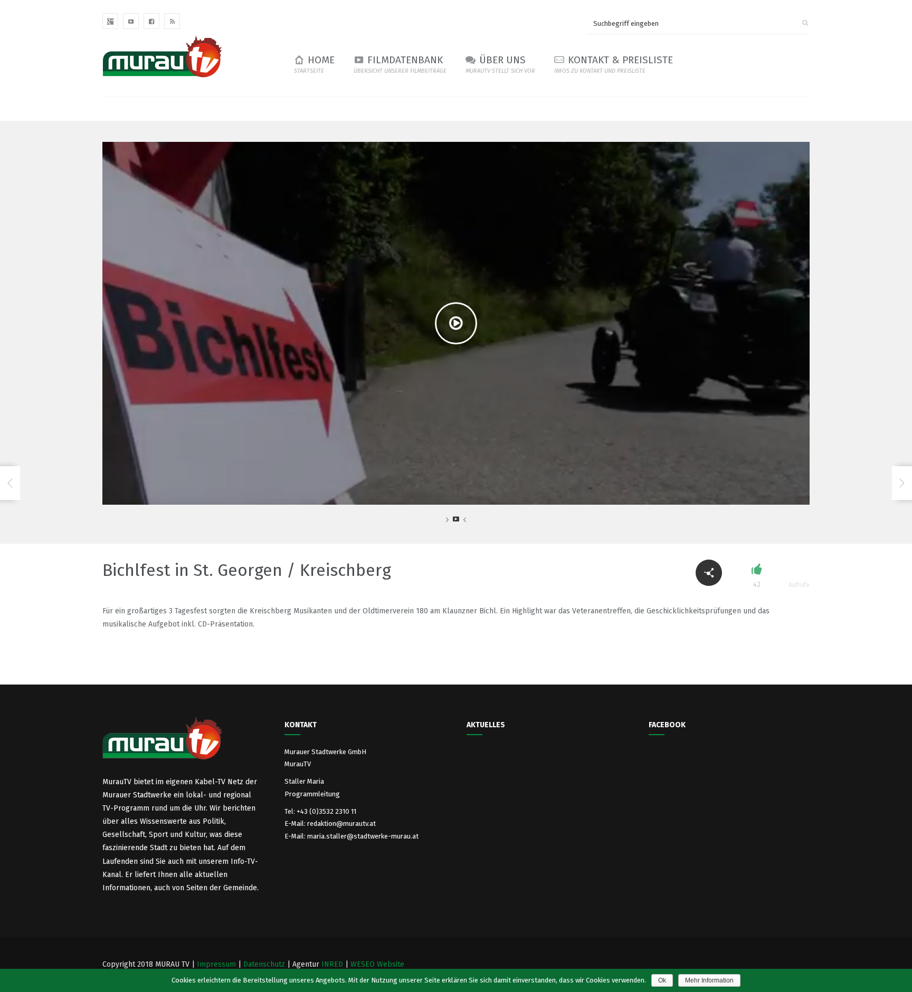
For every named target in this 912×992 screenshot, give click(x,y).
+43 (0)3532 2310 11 (326, 811)
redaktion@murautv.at (341, 823)
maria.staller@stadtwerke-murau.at (363, 836)
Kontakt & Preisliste (613, 64)
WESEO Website (377, 964)
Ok (662, 980)
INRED (332, 964)
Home (314, 64)
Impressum (216, 964)
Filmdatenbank (400, 64)
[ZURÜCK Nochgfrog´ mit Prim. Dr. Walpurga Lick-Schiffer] (10, 483)
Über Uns (500, 64)
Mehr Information (709, 980)
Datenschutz (264, 964)
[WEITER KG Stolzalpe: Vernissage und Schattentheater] (902, 483)
